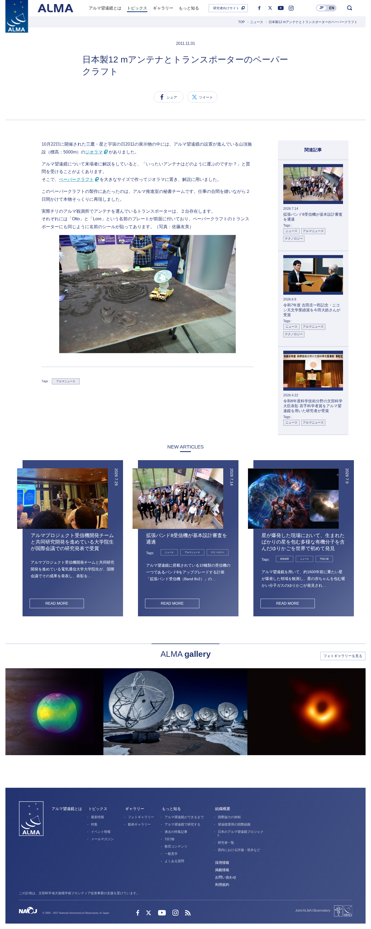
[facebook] (259, 8)
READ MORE (56, 603)
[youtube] (280, 8)
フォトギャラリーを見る (342, 656)
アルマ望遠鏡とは (67, 809)
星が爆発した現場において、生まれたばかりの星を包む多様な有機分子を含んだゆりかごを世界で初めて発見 (303, 542)
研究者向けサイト (226, 8)
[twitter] (270, 8)
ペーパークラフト (76, 179)
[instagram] (291, 8)
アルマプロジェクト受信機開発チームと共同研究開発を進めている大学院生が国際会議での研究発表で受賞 (72, 542)
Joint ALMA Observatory (312, 910)
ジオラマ (94, 152)
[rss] (188, 913)
